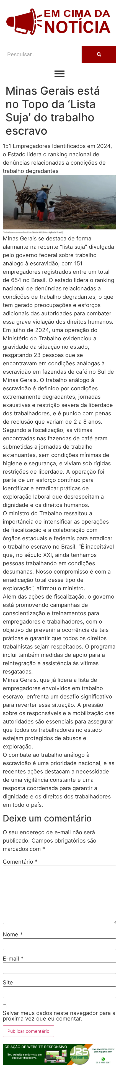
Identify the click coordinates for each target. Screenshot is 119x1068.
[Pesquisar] (99, 54)
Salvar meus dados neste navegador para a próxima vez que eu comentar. (59, 1015)
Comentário (20, 862)
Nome (13, 934)
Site (8, 982)
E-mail (13, 958)
